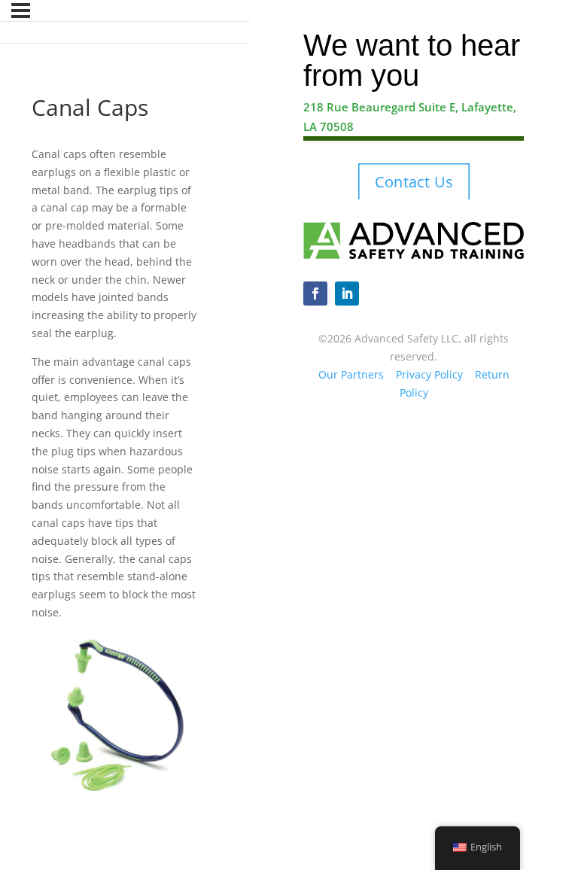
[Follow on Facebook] (315, 293)
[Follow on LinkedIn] (347, 293)
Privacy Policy (429, 374)
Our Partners (351, 374)
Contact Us (414, 182)
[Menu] (20, 10)
